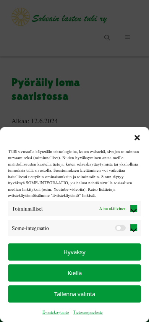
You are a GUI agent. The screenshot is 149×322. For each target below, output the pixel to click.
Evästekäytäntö (55, 312)
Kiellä (75, 273)
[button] (137, 137)
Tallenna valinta (74, 294)
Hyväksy (74, 252)
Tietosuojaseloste (88, 312)
